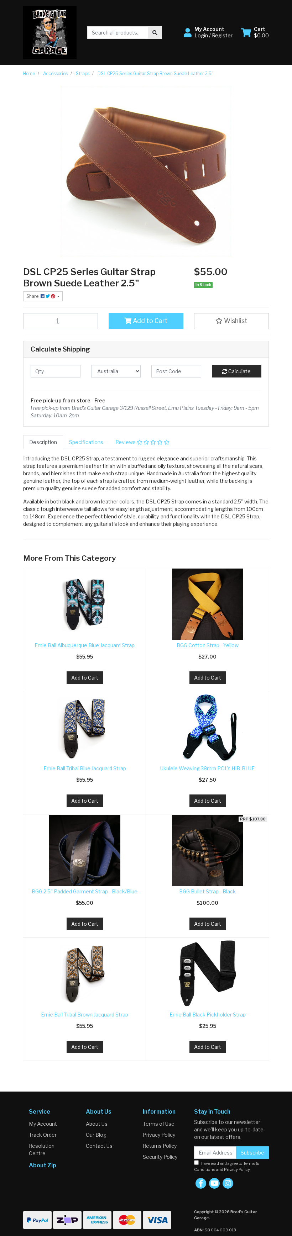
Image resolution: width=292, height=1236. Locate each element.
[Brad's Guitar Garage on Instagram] (228, 1183)
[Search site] (155, 32)
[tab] (43, 442)
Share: (33, 296)
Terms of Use (158, 1124)
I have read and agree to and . (226, 1166)
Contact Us (99, 1146)
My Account (43, 1124)
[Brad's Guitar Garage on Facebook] (200, 1183)
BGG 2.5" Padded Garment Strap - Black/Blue (84, 891)
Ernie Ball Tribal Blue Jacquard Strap (84, 768)
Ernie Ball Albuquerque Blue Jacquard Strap (85, 645)
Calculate (239, 371)
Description (43, 442)
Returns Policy (160, 1146)
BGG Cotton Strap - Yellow (208, 645)
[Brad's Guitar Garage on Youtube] (214, 1183)
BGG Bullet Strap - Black (207, 891)
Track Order (43, 1135)
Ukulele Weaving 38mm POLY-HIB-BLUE (207, 768)
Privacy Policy (159, 1135)
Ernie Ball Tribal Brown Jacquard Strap (84, 1014)
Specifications (86, 442)
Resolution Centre (41, 1149)
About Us (97, 1124)
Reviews (126, 442)
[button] (208, 32)
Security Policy (160, 1157)
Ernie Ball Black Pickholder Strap (208, 1014)
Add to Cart (149, 320)
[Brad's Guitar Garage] (50, 32)
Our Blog (96, 1135)
